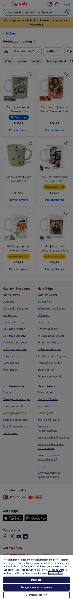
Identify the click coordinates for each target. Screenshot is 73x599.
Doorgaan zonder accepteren (36, 587)
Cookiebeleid (55, 573)
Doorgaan (36, 580)
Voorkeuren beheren (36, 595)
